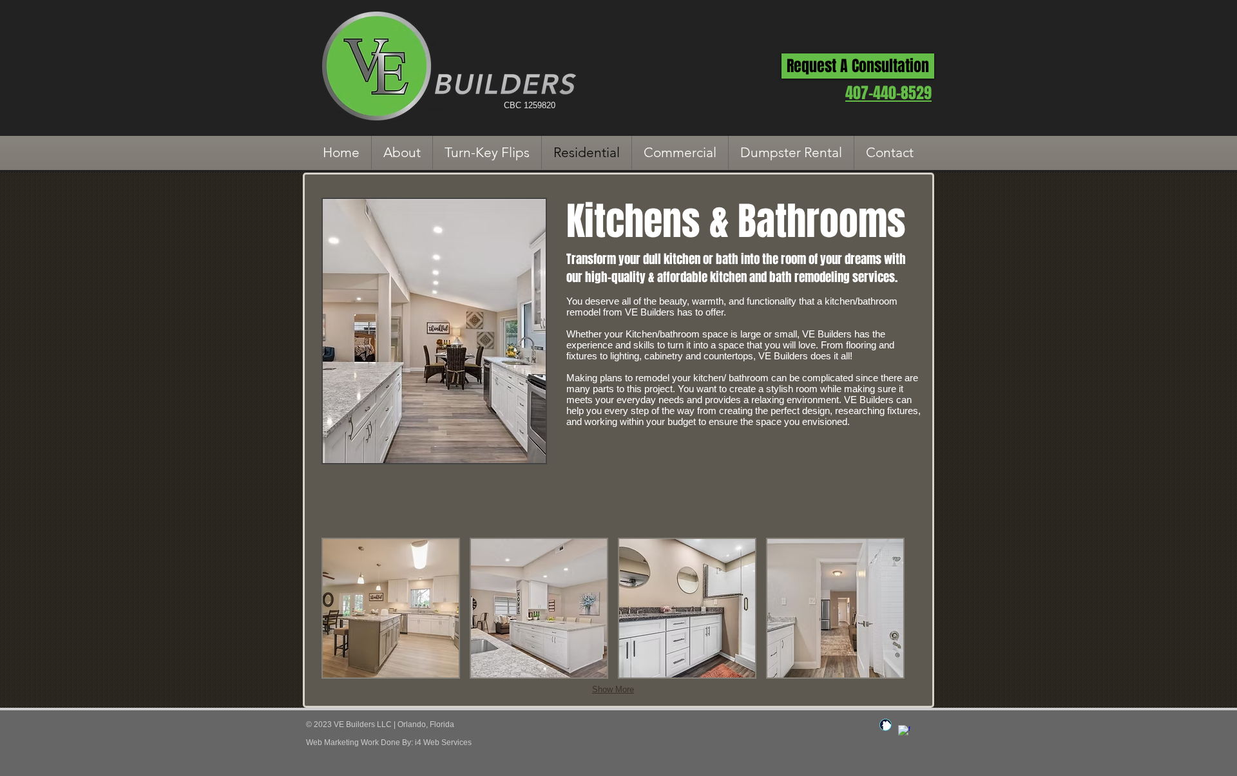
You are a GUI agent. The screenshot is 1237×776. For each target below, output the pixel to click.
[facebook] (904, 731)
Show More (613, 689)
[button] (390, 608)
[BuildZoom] (885, 725)
